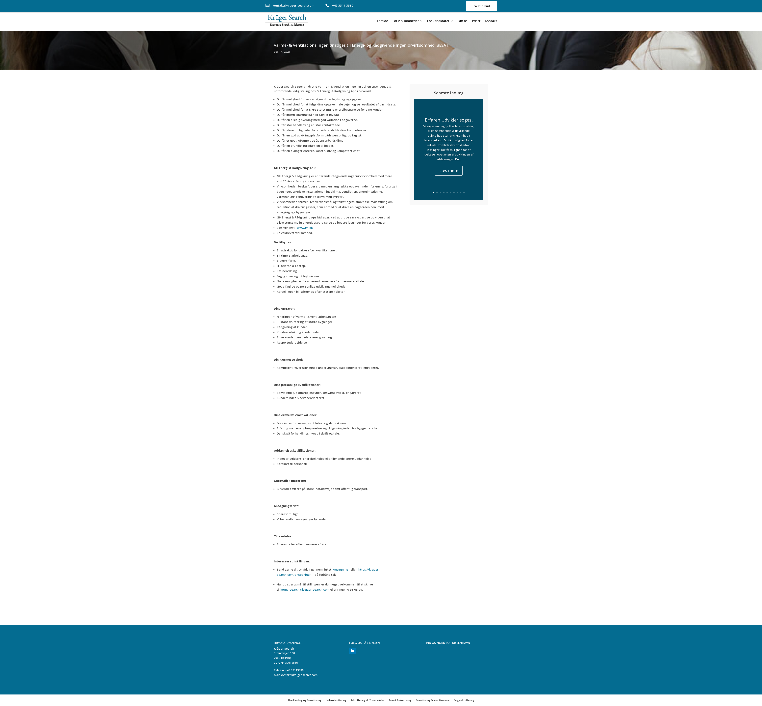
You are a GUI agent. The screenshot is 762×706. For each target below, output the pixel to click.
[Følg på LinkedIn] (352, 651)
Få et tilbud (482, 6)
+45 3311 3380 (342, 5)
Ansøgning (341, 569)
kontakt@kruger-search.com (293, 5)
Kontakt (491, 21)
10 (464, 192)
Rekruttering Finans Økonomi (432, 700)
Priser (476, 21)
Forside (382, 21)
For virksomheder (405, 21)
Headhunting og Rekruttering (304, 700)
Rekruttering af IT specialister (367, 700)
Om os (463, 21)
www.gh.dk (305, 228)
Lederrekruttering (336, 700)
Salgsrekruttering (464, 700)
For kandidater (438, 21)
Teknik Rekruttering (400, 700)
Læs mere (448, 170)
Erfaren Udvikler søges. (449, 120)
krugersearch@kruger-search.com (304, 589)
